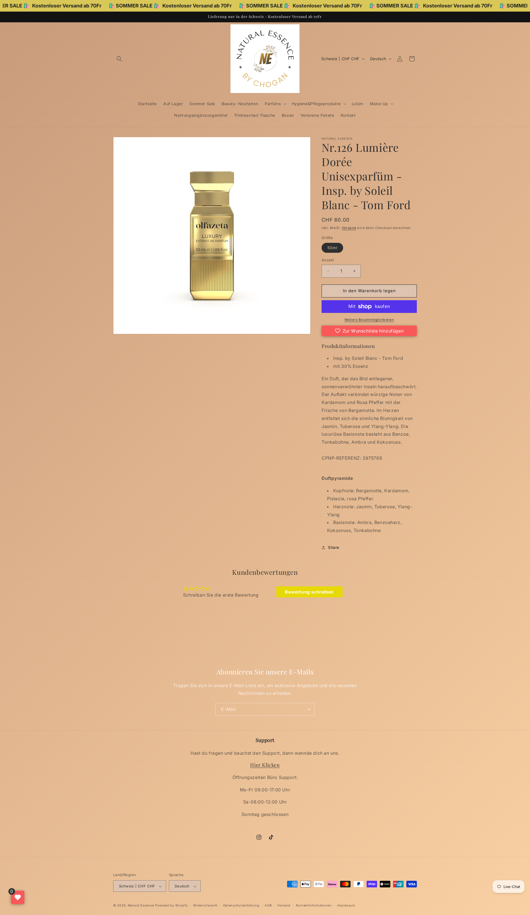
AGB (268, 905)
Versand (349, 228)
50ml (332, 247)
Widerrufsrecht (205, 905)
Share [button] (333, 547)
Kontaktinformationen (314, 905)
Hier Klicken (265, 765)
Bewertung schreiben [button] (309, 592)
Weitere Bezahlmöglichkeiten (369, 320)
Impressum (346, 905)
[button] (119, 59)
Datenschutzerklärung (241, 905)
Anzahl (328, 260)
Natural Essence (141, 906)
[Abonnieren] (308, 709)
